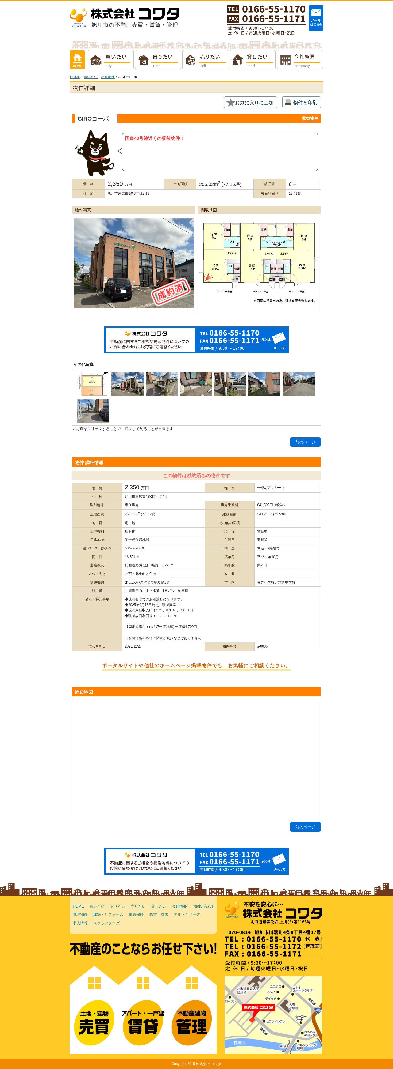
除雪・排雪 (158, 915)
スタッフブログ (106, 923)
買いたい (111, 59)
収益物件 (108, 77)
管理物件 (80, 915)
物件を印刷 (305, 102)
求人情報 (80, 923)
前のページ (305, 442)
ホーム (77, 59)
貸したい (253, 59)
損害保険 (136, 915)
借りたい (158, 59)
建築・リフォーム (108, 915)
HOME (75, 77)
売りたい (205, 59)
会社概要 (300, 59)
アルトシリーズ (187, 915)
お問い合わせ (203, 906)
